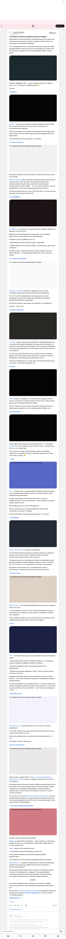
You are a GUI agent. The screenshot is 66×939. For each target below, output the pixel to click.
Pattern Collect (13, 605)
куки (12, 931)
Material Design (14, 863)
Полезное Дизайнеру (32, 893)
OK (61, 931)
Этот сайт (12, 342)
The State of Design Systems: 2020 (37, 796)
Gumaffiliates (13, 229)
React (11, 738)
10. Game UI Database (16, 310)
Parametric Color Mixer (16, 291)
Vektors (11, 124)
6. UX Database (14, 517)
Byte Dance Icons (14, 726)
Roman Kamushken (18, 32)
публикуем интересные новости (29, 890)
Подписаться (52, 33)
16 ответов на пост (15, 909)
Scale (10, 491)
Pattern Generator (15, 179)
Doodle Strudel (13, 446)
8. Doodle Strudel (14, 412)
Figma (11, 848)
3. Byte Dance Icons (15, 693)
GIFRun (11, 399)
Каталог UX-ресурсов (16, 550)
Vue (51, 736)
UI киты (11, 841)
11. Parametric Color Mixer (18, 258)
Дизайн (15, 33)
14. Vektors (13, 92)
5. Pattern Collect (15, 573)
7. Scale (11, 459)
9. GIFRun (12, 366)
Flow (10, 655)
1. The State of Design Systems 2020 (21, 806)
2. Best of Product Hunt (16, 745)
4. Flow (11, 623)
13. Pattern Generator (16, 142)
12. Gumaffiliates (14, 197)
